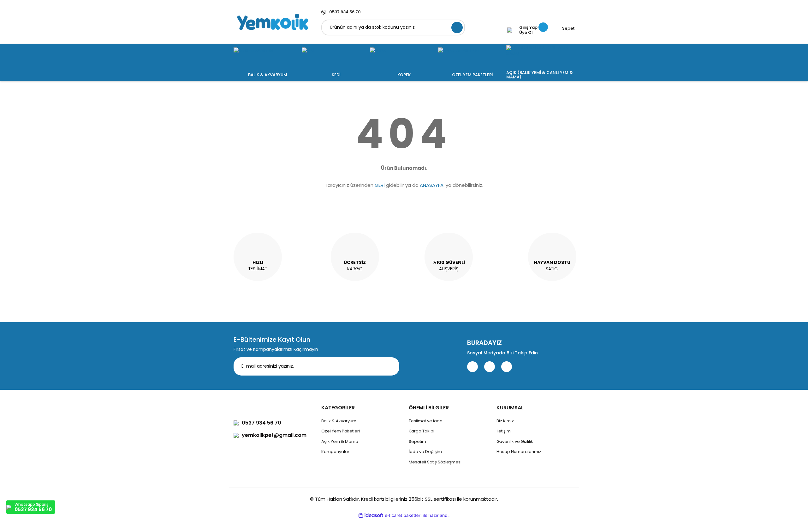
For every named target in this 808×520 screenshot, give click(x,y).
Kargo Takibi (421, 431)
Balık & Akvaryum (338, 421)
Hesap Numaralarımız (518, 452)
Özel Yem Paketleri (340, 431)
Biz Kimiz (505, 421)
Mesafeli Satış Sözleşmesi (435, 462)
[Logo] (273, 22)
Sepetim (417, 441)
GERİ (380, 185)
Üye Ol (526, 32)
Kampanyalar (335, 452)
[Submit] (390, 366)
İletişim (503, 431)
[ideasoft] (370, 515)
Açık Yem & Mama (339, 441)
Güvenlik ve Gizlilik (514, 441)
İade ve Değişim (425, 452)
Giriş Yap (528, 27)
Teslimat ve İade (426, 421)
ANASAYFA (431, 185)
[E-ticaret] (403, 515)
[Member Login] (509, 30)
